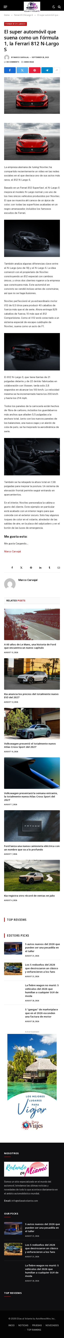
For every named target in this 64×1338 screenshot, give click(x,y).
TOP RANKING (34, 1330)
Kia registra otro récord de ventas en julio (29, 895)
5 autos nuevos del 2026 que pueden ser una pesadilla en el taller (42, 947)
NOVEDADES (52, 1325)
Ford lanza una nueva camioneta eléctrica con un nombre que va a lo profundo (32, 847)
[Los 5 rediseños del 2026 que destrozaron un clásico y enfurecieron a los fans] (13, 969)
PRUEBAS (37, 1325)
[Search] (59, 7)
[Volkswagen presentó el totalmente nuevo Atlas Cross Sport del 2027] (32, 723)
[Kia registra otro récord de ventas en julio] (32, 875)
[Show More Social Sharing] (57, 70)
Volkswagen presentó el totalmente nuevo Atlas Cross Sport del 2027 (30, 745)
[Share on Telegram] (47, 70)
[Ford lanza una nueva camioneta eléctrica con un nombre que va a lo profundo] (32, 826)
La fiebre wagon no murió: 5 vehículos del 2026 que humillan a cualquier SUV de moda (42, 990)
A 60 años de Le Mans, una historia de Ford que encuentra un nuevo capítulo (30, 646)
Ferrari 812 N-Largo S (15, 24)
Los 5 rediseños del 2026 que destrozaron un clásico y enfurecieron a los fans (41, 968)
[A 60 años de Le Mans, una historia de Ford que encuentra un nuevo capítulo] (32, 624)
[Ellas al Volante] (32, 7)
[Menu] (5, 7)
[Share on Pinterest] (35, 70)
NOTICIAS (23, 1325)
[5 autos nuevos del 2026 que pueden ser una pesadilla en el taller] (13, 948)
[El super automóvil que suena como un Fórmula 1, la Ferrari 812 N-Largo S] (32, 95)
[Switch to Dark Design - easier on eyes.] (54, 6)
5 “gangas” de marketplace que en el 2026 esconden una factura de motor (41, 1013)
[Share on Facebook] (10, 70)
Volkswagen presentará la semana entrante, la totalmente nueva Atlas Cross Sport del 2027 (31, 796)
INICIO (12, 1325)
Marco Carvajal (21, 57)
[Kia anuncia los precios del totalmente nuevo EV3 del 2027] (32, 674)
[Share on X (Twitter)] (22, 70)
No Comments (13, 62)
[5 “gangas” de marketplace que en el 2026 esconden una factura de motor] (13, 1013)
